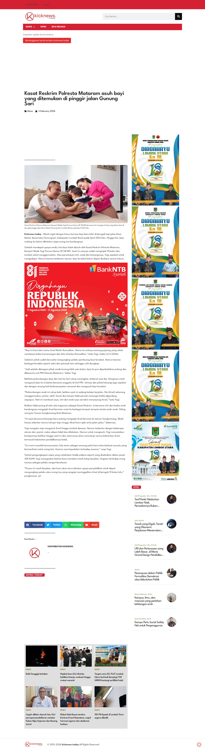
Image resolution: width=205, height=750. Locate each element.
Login (46, 4)
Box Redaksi (32, 4)
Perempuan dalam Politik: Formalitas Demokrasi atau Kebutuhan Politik (149, 576)
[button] (34, 525)
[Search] (178, 16)
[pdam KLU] (155, 348)
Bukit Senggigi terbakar (37, 674)
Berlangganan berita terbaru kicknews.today (47, 40)
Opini (43, 27)
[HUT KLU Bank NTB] (155, 481)
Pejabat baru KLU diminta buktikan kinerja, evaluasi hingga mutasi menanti (75, 677)
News (29, 27)
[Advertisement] (102, 67)
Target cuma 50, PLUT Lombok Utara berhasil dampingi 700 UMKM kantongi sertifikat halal (109, 677)
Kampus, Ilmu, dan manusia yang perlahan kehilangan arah (148, 601)
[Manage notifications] (199, 744)
